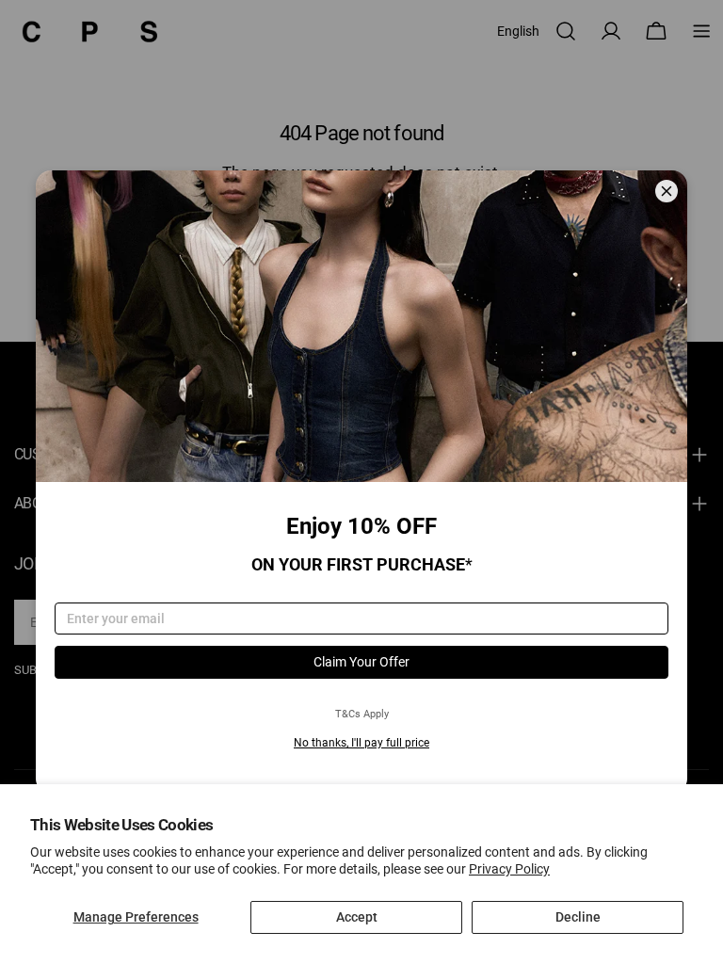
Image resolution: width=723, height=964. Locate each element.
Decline (578, 916)
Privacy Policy (509, 868)
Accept (357, 916)
